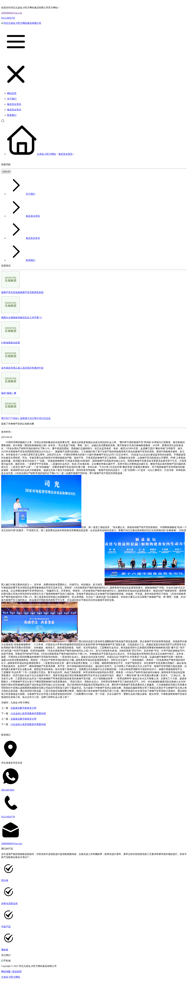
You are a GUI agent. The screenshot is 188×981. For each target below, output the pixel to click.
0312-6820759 (8, 18)
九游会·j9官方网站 (46, 154)
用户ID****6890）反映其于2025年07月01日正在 (26, 418)
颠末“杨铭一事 (8, 393)
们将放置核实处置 (10, 342)
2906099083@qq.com (11, 13)
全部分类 (6, 172)
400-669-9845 (7, 790)
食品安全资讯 (65, 154)
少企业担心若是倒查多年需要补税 (28, 713)
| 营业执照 (16, 971)
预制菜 (4, 949)
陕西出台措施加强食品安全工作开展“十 (21, 317)
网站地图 (6, 971)
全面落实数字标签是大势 (23, 708)
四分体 (4, 880)
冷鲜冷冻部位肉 (9, 903)
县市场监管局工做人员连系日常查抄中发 (22, 368)
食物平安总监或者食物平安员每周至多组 (22, 292)
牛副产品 (6, 926)
